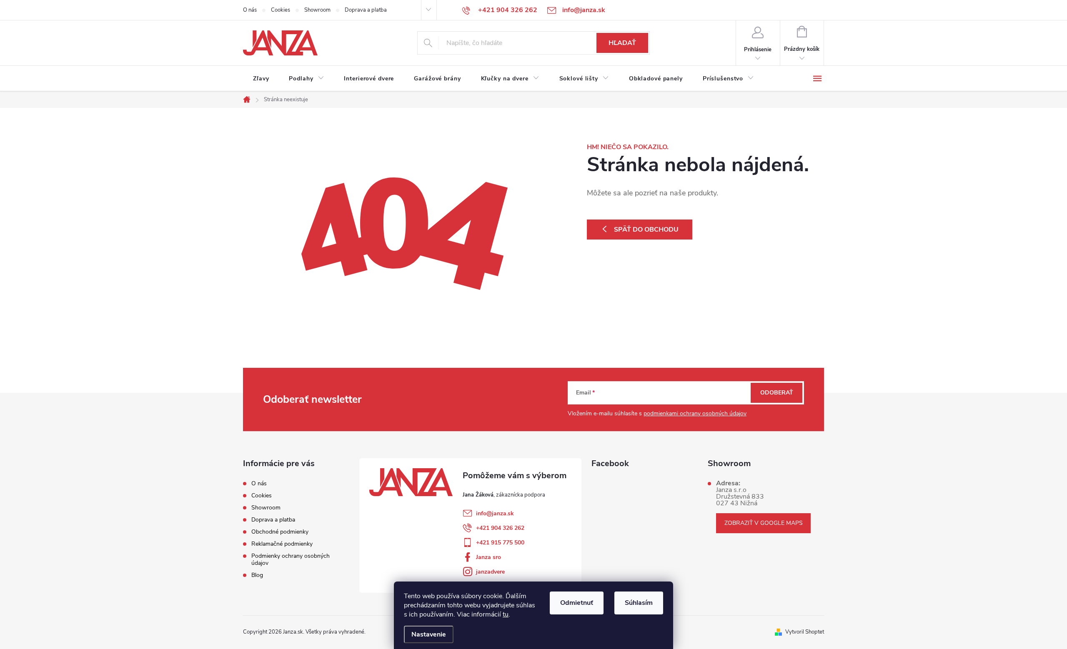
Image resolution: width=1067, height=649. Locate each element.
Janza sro (488, 557)
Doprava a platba (366, 10)
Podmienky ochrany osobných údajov (290, 559)
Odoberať (776, 393)
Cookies (280, 10)
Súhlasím (639, 602)
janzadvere (490, 572)
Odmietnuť (576, 602)
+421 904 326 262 (500, 528)
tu (505, 614)
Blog (257, 575)
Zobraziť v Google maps (763, 523)
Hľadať (622, 42)
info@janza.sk (495, 513)
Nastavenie (428, 634)
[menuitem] (261, 79)
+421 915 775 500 (500, 543)
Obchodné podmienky (279, 532)
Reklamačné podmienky (282, 544)
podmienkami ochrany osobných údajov (695, 413)
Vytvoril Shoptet (804, 632)
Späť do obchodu (646, 229)
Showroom (317, 10)
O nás (250, 10)
